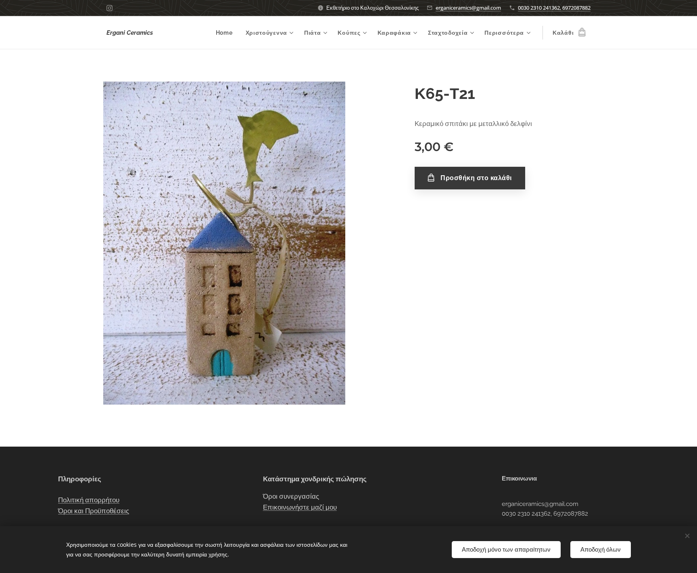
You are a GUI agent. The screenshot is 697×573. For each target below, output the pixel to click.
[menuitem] (226, 33)
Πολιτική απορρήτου (88, 500)
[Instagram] (109, 8)
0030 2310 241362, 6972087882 (554, 7)
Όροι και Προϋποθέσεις (93, 511)
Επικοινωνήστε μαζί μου (300, 507)
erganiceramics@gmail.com (468, 7)
